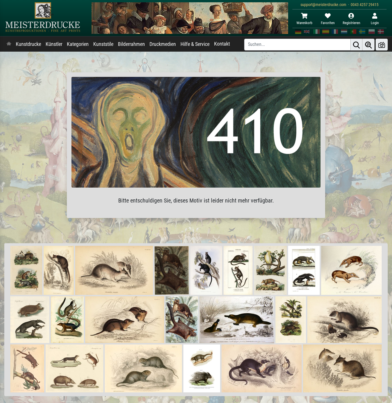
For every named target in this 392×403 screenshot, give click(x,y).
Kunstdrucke (28, 44)
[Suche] (356, 44)
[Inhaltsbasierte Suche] (368, 44)
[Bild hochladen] (382, 44)
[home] (8, 44)
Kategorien (78, 44)
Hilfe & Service (195, 44)
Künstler (54, 44)
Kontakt (222, 44)
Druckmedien (163, 44)
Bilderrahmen (131, 44)
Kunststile (103, 44)
